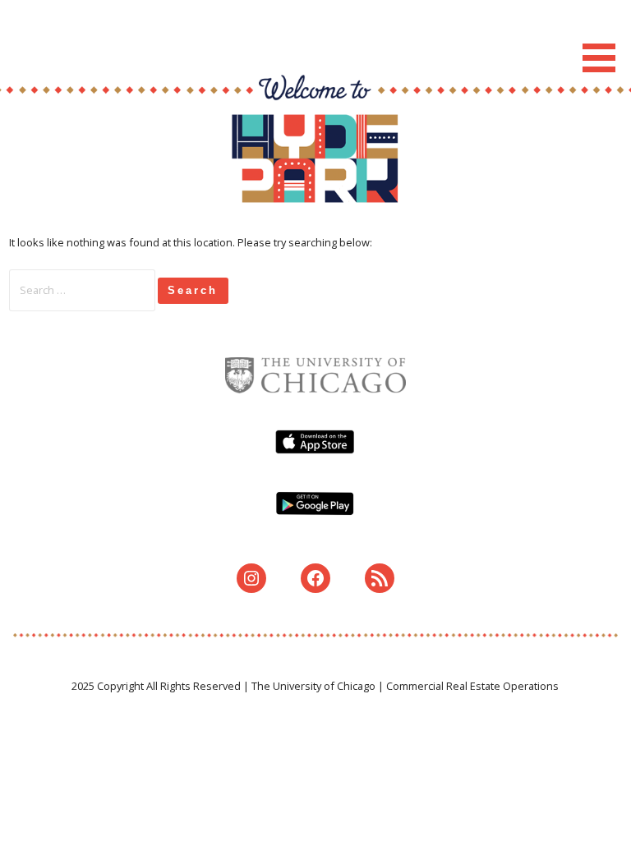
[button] (604, 39)
